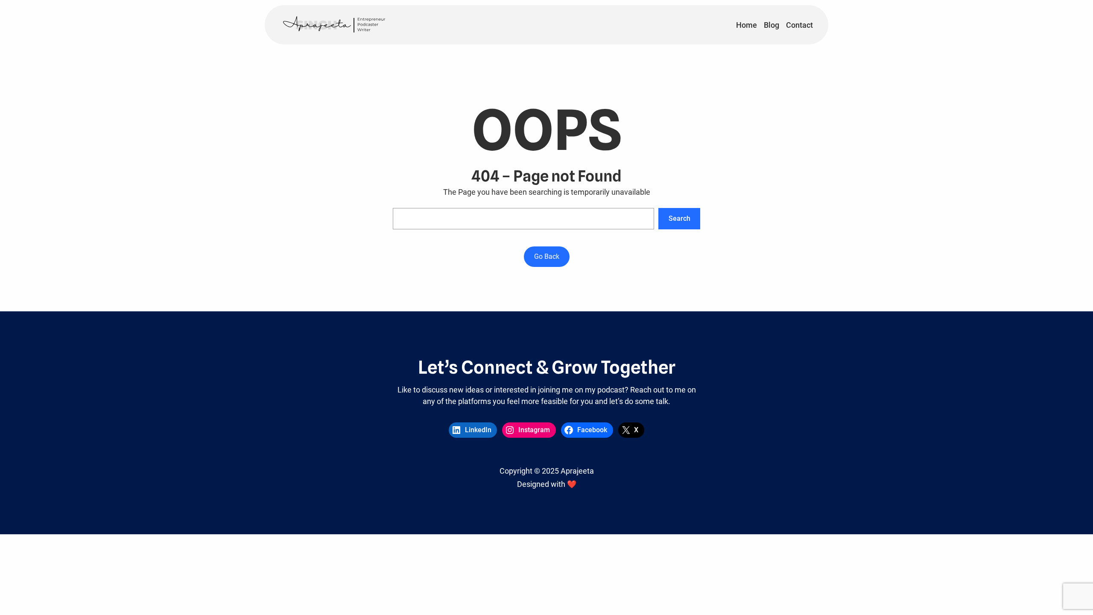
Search (679, 218)
